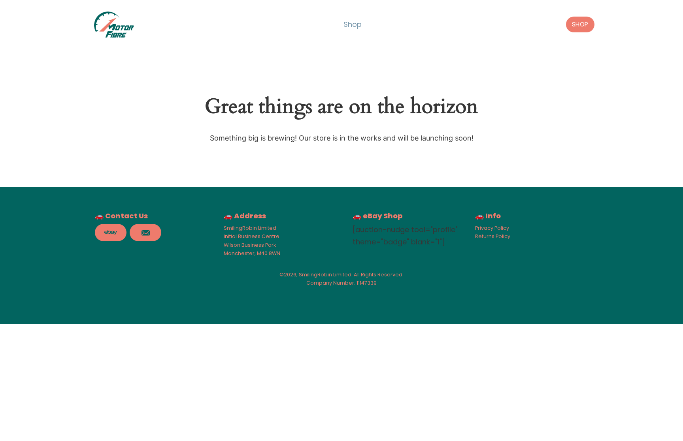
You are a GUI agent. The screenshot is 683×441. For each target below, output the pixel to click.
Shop (352, 24)
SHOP (580, 24)
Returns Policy (492, 236)
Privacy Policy (492, 228)
